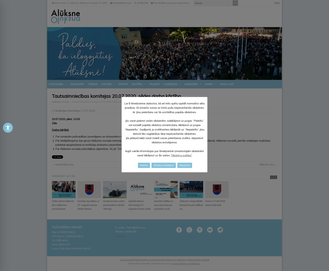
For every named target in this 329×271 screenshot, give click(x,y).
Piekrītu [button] (144, 165)
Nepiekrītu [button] (184, 165)
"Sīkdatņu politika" (181, 155)
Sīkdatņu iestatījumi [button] (164, 165)
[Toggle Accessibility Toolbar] (8, 127)
